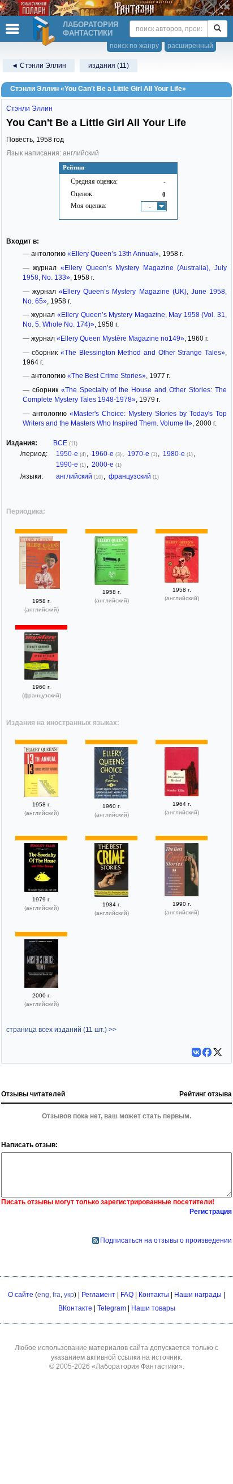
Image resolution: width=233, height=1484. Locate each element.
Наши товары (153, 1308)
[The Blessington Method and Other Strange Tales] (181, 794)
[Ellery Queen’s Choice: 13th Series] (111, 796)
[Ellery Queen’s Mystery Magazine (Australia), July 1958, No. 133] (181, 580)
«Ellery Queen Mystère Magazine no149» (120, 338)
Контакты (154, 1295)
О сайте (20, 1295)
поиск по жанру (134, 46)
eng (43, 1295)
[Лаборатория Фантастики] (45, 31)
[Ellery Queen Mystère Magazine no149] (41, 678)
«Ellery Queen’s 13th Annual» (113, 254)
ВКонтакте (75, 1308)
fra (57, 1295)
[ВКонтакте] (196, 1052)
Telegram (111, 1308)
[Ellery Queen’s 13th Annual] (41, 795)
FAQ (126, 1295)
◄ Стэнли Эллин (38, 66)
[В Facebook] (207, 1052)
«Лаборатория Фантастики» (137, 1366)
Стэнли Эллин (29, 108)
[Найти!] (217, 28)
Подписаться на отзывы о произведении (166, 1240)
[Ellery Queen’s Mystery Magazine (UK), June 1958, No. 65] (111, 583)
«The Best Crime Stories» (106, 376)
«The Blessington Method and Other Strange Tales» (143, 353)
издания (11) (108, 66)
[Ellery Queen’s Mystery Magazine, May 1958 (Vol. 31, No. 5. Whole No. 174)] (43, 566)
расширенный (190, 46)
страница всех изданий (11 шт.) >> (61, 1030)
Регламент (98, 1295)
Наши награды (198, 1295)
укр (69, 1295)
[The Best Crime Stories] (111, 895)
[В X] (217, 1052)
